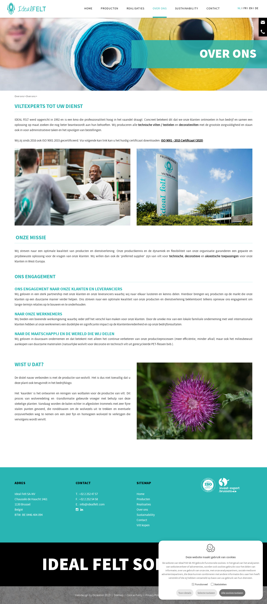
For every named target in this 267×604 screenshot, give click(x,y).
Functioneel (201, 584)
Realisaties (135, 8)
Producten (109, 8)
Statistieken (220, 584)
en (250, 8)
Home (88, 8)
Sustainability (186, 8)
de (256, 8)
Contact (213, 8)
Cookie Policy (134, 595)
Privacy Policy (153, 595)
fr (245, 8)
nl (239, 8)
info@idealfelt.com (92, 504)
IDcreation (89, 595)
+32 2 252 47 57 (88, 494)
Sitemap (118, 595)
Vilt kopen (143, 525)
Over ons (142, 510)
